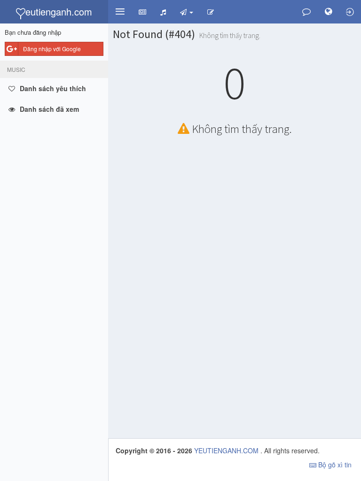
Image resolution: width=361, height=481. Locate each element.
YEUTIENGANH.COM (227, 450)
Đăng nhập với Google (52, 49)
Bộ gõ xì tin (334, 464)
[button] (120, 11)
